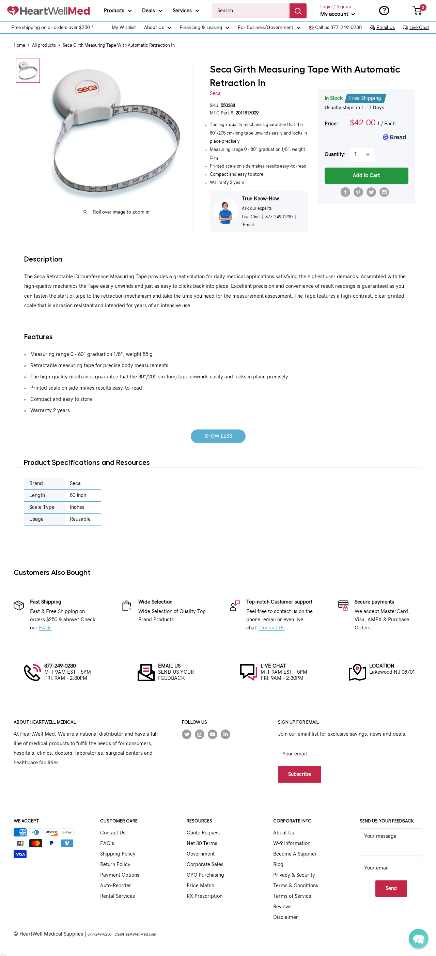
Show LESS (218, 436)
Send (391, 888)
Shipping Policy (118, 854)
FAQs (45, 627)
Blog (278, 864)
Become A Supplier (295, 854)
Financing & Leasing (201, 27)
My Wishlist (124, 27)
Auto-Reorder (115, 885)
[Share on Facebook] (345, 192)
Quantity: (335, 154)
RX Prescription (204, 896)
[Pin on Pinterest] (358, 192)
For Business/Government (265, 27)
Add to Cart (366, 175)
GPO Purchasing (205, 875)
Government (201, 854)
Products (114, 10)
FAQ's (107, 843)
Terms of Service (292, 896)
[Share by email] (384, 192)
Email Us (385, 27)
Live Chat (419, 27)
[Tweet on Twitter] (371, 192)
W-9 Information (291, 843)
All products (44, 45)
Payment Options (119, 875)
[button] (419, 939)
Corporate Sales (205, 864)
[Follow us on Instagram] (199, 734)
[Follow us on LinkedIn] (225, 734)
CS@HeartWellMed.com (135, 934)
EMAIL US (169, 666)
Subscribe (299, 774)
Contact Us (271, 627)
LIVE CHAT (273, 666)
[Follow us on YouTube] (212, 734)
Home (19, 45)
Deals (148, 10)
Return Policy (115, 864)
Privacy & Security (294, 875)
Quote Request (203, 832)
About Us (154, 27)
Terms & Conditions (295, 885)
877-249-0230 (60, 666)
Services (182, 10)
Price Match (200, 885)
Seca (215, 93)
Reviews (282, 906)
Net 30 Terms (202, 843)
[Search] (298, 10)
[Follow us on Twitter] (186, 734)
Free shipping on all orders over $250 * (52, 27)
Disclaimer (285, 917)
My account (335, 14)
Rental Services (117, 896)
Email (248, 225)
